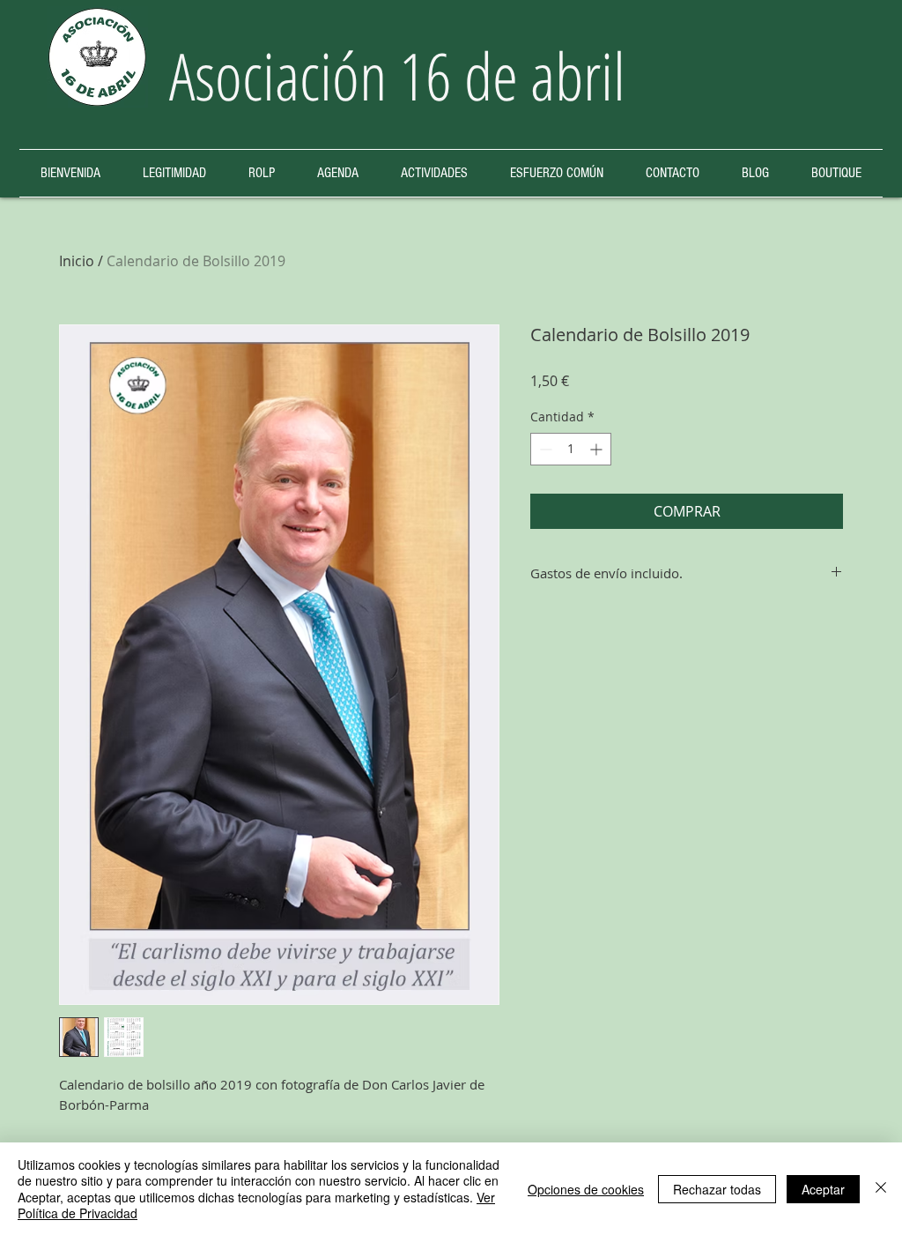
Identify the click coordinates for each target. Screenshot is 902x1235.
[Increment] (598, 449)
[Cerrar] (880, 1189)
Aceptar (823, 1189)
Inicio (76, 261)
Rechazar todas (717, 1189)
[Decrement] (544, 449)
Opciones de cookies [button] (586, 1189)
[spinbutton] (571, 449)
